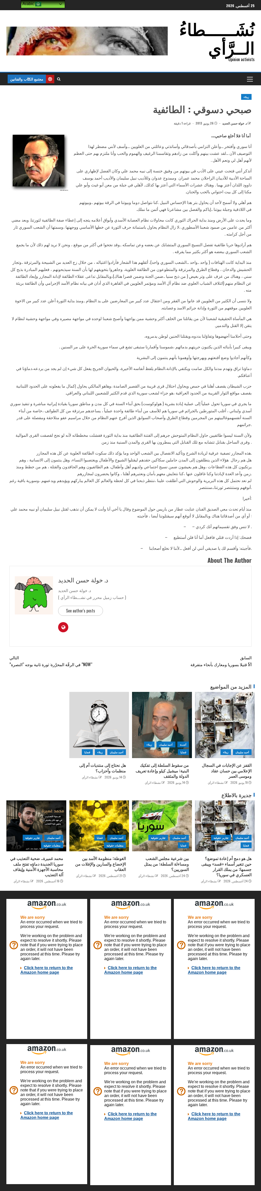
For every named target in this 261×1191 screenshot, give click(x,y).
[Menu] (249, 79)
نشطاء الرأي (216, 782)
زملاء (246, 97)
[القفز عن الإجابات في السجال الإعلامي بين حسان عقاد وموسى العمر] (225, 725)
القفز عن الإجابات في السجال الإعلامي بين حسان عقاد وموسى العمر (227, 770)
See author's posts (80, 611)
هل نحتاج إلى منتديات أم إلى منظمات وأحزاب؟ (102, 767)
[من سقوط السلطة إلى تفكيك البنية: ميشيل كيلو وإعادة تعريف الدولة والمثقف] (162, 725)
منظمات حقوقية (115, 845)
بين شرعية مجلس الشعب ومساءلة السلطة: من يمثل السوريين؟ (166, 863)
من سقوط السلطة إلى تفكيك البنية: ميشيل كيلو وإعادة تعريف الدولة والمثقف (162, 770)
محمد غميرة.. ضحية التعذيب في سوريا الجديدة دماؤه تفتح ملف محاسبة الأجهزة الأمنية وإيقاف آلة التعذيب (36, 866)
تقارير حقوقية (221, 838)
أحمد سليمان (242, 752)
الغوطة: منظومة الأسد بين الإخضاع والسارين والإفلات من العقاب (100, 863)
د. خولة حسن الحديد (234, 123)
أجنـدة (183, 744)
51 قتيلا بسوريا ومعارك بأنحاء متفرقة (221, 660)
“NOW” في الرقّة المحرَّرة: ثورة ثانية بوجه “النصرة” (50, 660)
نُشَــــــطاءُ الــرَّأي (217, 37)
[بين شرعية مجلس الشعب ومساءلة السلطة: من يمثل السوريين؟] (162, 825)
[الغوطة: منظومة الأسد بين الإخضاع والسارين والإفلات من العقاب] (99, 825)
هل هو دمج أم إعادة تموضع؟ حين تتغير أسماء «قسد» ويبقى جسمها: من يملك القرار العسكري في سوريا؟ (226, 866)
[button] (249, 79)
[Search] (59, 79)
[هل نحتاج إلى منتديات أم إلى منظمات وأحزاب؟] (99, 725)
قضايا (183, 752)
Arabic (28, 4)
